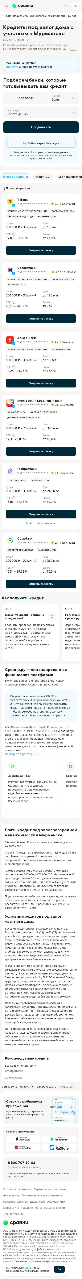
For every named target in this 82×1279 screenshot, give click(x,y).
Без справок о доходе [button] (20, 216)
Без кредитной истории (20, 1065)
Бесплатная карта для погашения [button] (27, 211)
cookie (28, 1267)
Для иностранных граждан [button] (23, 417)
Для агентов (11, 1195)
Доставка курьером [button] (63, 211)
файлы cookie (44, 1249)
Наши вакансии (54, 1207)
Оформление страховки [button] (44, 412)
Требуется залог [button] (16, 480)
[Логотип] (15, 1222)
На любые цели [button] (47, 216)
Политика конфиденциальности (24, 1201)
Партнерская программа (50, 1189)
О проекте (10, 1189)
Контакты (25, 1189)
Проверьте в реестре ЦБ (21, 754)
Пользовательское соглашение (41, 1195)
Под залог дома (44, 1086)
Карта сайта (11, 1207)
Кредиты (24, 1086)
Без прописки (14, 1071)
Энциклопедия (57, 1201)
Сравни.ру (8, 1086)
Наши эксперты (31, 1207)
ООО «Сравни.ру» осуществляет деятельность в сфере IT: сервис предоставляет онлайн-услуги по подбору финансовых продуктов (40, 1232)
